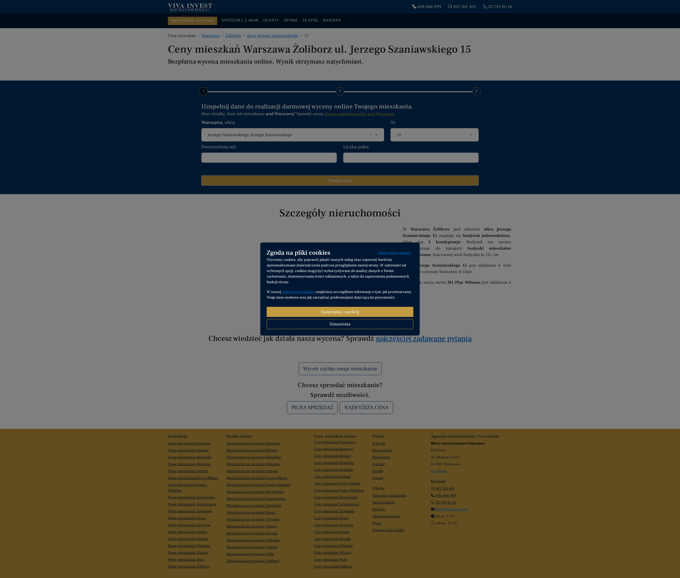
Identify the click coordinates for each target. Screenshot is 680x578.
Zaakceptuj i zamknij (394, 252)
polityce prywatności (298, 292)
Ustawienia (340, 324)
